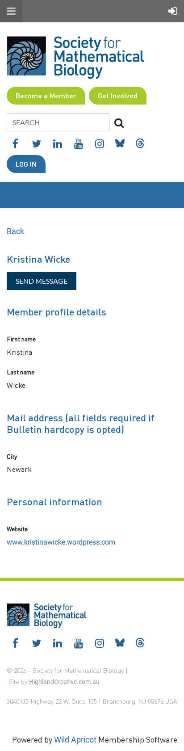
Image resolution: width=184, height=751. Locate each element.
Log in (26, 163)
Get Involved (118, 95)
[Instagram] (99, 143)
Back (15, 231)
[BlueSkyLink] (120, 143)
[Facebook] (15, 143)
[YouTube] (78, 143)
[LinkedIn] (57, 143)
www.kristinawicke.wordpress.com (61, 542)
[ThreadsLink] (140, 143)
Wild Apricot (75, 739)
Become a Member (46, 95)
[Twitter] (36, 143)
